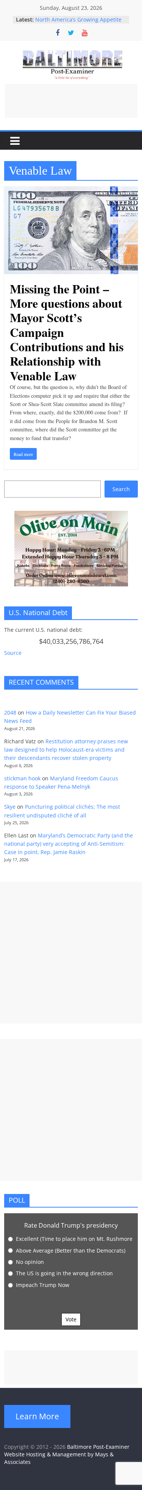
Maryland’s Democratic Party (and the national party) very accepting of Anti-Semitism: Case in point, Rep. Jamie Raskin (68, 844)
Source (13, 652)
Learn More (37, 1416)
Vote (71, 1319)
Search (121, 489)
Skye (10, 806)
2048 (10, 712)
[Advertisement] (71, 101)
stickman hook (22, 778)
